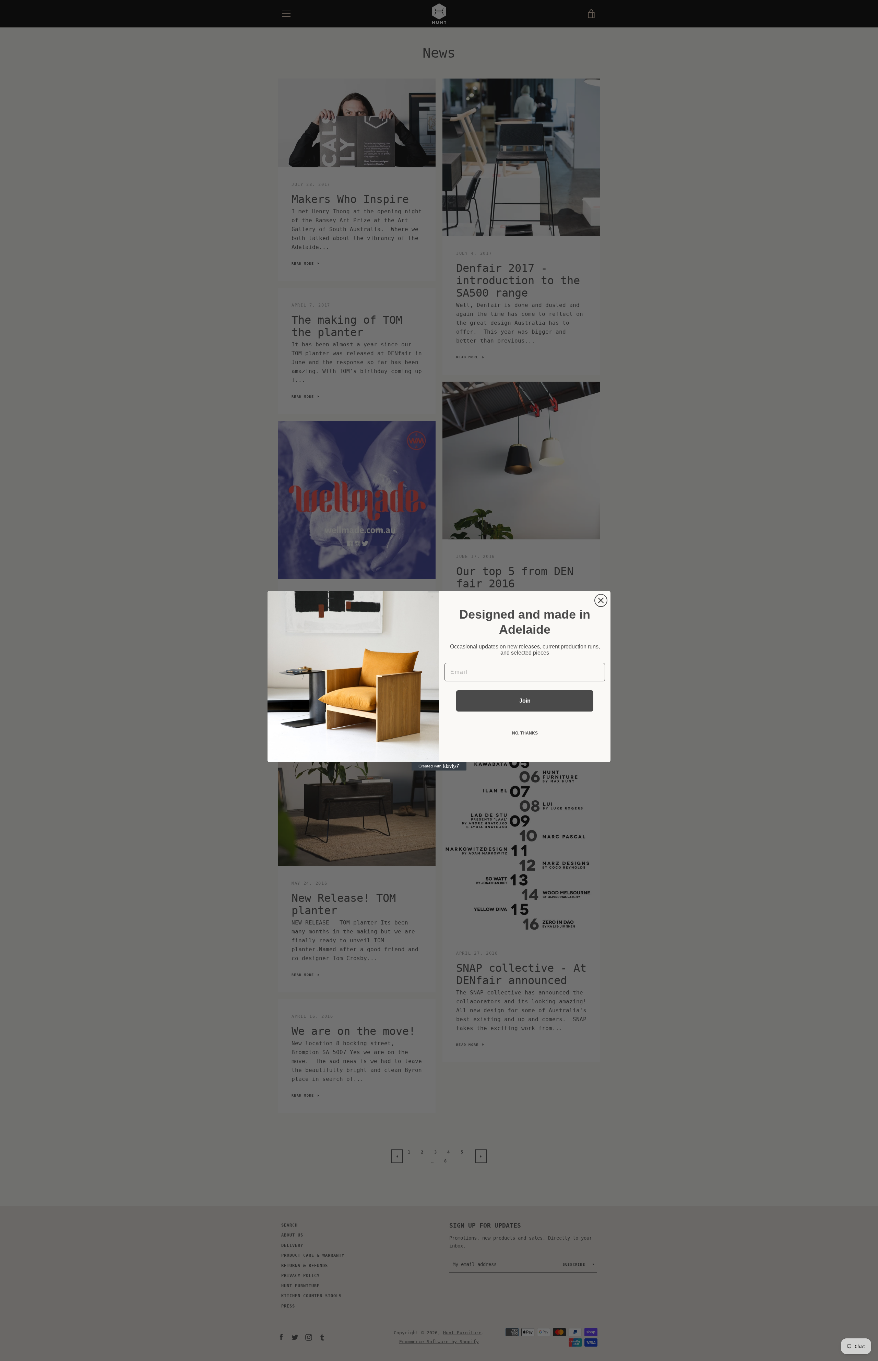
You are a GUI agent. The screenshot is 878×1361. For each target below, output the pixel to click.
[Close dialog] (601, 600)
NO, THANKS (525, 733)
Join (525, 701)
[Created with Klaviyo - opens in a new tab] (439, 766)
